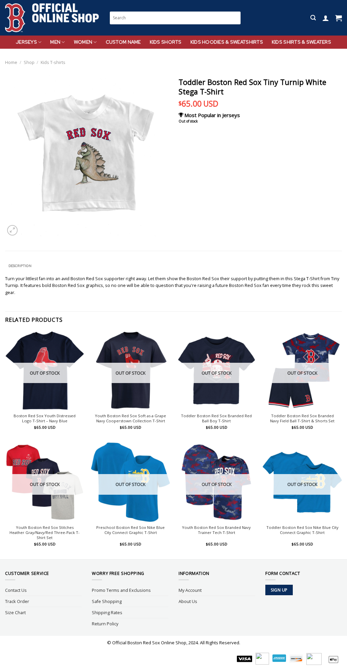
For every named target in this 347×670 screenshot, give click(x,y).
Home (11, 62)
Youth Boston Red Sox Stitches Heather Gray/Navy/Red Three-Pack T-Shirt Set (44, 532)
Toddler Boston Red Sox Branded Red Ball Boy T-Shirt (216, 418)
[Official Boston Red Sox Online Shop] (52, 18)
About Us (188, 601)
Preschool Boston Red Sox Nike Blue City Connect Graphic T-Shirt (130, 530)
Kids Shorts (166, 42)
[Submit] (236, 17)
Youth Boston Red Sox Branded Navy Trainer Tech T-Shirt (216, 530)
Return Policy (105, 624)
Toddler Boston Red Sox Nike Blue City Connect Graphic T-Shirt (302, 530)
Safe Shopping (107, 601)
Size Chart (15, 612)
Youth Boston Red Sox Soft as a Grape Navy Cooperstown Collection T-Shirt (130, 418)
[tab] (20, 266)
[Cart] (338, 17)
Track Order (17, 601)
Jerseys (26, 42)
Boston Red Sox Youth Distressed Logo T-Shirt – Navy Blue (45, 418)
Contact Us (16, 590)
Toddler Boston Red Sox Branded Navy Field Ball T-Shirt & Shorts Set (302, 418)
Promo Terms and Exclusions (121, 590)
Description (20, 266)
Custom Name (123, 42)
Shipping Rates (107, 612)
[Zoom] (12, 230)
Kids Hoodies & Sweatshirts (226, 42)
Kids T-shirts (53, 62)
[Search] (313, 17)
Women (83, 42)
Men (55, 42)
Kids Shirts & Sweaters (301, 42)
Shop (29, 62)
